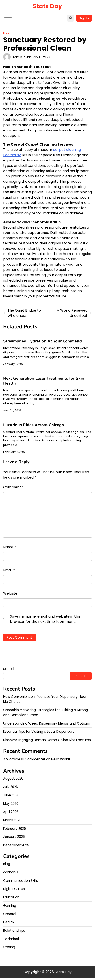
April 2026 (10, 811)
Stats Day (47, 6)
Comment (13, 487)
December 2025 (16, 845)
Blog (6, 32)
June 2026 (11, 795)
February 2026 (14, 828)
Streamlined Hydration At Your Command (42, 341)
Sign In (84, 18)
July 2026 (10, 787)
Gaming (9, 905)
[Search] (70, 18)
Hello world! (60, 759)
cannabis (10, 872)
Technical (11, 939)
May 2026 (10, 803)
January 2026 (14, 836)
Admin (17, 57)
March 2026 (12, 820)
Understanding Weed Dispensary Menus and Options (46, 723)
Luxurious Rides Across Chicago (33, 425)
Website (10, 593)
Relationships (14, 930)
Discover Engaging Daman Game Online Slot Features (47, 740)
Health (8, 922)
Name (9, 547)
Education (11, 897)
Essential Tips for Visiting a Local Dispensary (38, 731)
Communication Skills (20, 880)
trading (9, 947)
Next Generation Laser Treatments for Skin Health (43, 381)
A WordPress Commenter (24, 759)
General (9, 914)
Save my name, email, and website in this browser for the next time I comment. (45, 619)
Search (9, 668)
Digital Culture (14, 888)
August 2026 (13, 778)
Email (9, 570)
